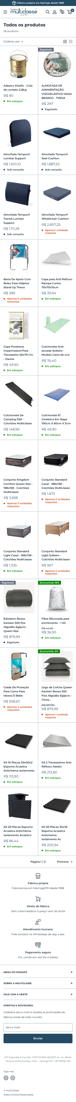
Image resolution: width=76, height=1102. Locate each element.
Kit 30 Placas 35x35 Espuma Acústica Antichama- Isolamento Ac (55, 833)
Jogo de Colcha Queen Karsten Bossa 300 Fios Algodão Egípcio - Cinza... (57, 693)
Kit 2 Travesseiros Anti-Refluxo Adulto (57, 764)
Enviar (38, 1038)
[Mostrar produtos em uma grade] (65, 41)
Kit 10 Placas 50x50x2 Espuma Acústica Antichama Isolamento (19, 766)
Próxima (63, 861)
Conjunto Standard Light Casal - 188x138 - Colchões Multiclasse (18, 555)
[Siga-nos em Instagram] (12, 1077)
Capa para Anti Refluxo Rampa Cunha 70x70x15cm (57, 283)
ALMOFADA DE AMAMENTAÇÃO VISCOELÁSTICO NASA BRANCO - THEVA (57, 92)
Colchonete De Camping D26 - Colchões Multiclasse (18, 419)
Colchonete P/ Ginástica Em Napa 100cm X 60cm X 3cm (56, 419)
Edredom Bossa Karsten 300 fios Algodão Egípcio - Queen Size (15, 625)
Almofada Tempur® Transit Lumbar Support (17, 219)
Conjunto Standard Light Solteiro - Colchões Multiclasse (56, 555)
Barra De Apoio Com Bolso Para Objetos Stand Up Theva (17, 283)
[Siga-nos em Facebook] (6, 1077)
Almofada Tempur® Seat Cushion (55, 156)
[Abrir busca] (48, 12)
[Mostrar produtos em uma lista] (70, 41)
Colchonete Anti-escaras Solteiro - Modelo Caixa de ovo (56, 351)
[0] (69, 12)
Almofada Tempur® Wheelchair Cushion (55, 216)
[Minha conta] (54, 12)
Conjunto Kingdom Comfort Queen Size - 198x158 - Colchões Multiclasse (18, 486)
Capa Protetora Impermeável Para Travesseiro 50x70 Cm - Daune (18, 353)
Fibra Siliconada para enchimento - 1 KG (55, 620)
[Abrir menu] (5, 12)
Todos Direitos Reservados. (19, 1094)
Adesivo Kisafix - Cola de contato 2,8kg (18, 87)
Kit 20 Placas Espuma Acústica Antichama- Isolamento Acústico (18, 831)
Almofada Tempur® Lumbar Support (17, 156)
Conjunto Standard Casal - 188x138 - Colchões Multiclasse (56, 484)
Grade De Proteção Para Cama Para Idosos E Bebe (16, 691)
